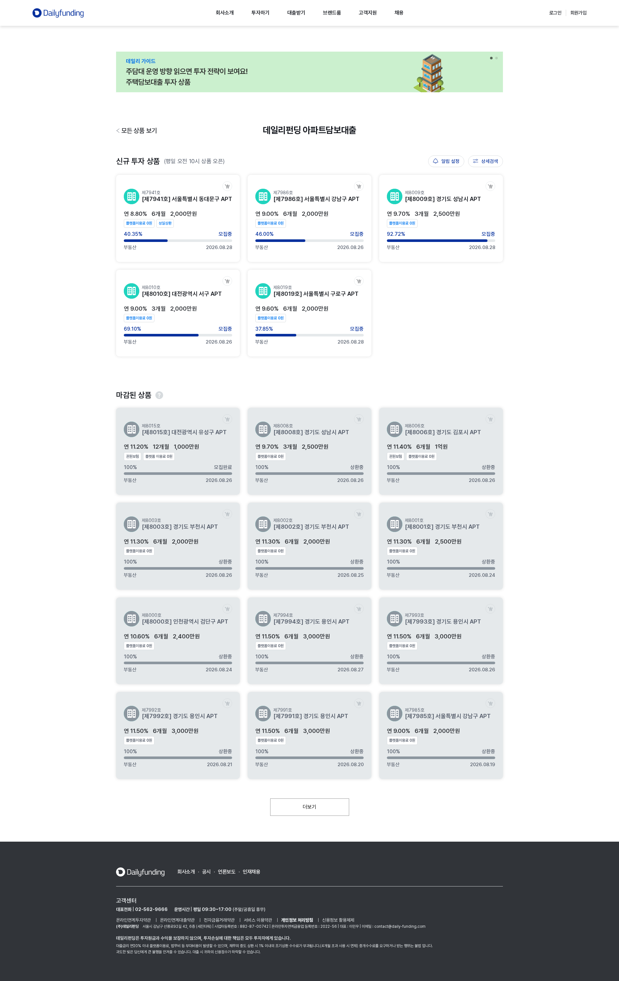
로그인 (555, 13)
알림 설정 (450, 161)
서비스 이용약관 (258, 920)
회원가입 (578, 13)
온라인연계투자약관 (133, 920)
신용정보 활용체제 (338, 920)
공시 (206, 872)
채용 (399, 13)
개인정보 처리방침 (297, 920)
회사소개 (225, 13)
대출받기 (296, 13)
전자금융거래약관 (219, 920)
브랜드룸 (332, 13)
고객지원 (368, 13)
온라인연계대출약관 (177, 920)
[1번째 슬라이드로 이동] (491, 58)
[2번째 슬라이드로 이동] (496, 58)
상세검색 (489, 161)
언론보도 (227, 872)
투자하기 (260, 13)
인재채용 (251, 872)
